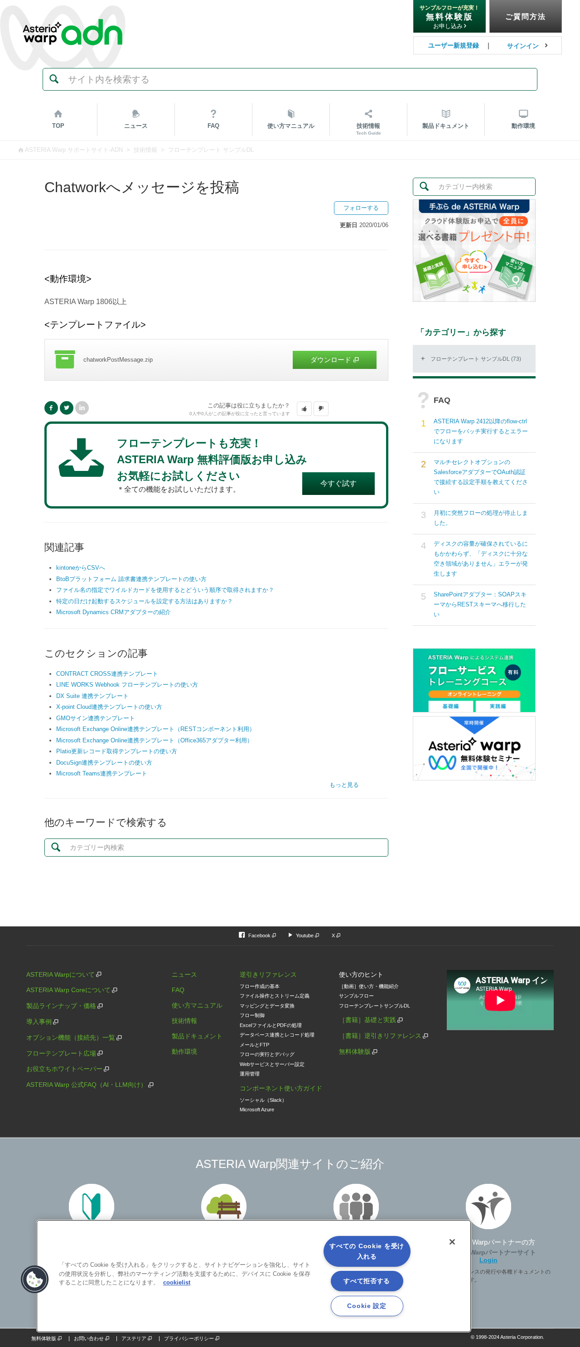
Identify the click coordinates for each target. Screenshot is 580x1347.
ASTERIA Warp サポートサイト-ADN (74, 149)
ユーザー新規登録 (453, 45)
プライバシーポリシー (189, 1338)
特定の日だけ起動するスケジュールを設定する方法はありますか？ (144, 601)
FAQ (213, 125)
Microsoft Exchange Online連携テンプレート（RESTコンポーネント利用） (155, 729)
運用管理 (250, 1073)
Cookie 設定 (366, 1305)
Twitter (66, 408)
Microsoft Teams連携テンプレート (101, 773)
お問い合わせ (89, 1338)
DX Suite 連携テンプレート (92, 696)
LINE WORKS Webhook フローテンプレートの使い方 (127, 684)
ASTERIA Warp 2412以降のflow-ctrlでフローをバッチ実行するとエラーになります (481, 431)
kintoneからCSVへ (80, 567)
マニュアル (290, 125)
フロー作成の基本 (260, 986)
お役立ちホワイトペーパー (64, 1068)
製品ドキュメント (197, 1036)
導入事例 (39, 1021)
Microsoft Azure (257, 1109)
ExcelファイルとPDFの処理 (271, 1025)
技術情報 (368, 129)
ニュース (136, 125)
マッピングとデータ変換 (267, 1005)
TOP (58, 125)
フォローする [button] (361, 207)
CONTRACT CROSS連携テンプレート (107, 673)
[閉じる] (452, 1242)
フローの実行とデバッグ (267, 1054)
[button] (304, 409)
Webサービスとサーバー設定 (272, 1064)
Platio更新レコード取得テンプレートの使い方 (116, 751)
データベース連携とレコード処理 (277, 1034)
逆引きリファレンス (268, 974)
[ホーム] (72, 13)
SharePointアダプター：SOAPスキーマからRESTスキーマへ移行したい (480, 604)
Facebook (51, 408)
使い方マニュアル (197, 1005)
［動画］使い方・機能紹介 (369, 986)
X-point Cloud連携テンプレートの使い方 (109, 706)
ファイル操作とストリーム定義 (274, 995)
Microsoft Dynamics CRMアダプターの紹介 (113, 612)
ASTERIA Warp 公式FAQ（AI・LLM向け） (86, 1084)
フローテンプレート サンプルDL (211, 149)
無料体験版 (355, 1051)
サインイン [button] (523, 45)
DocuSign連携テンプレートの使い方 (104, 762)
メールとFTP (254, 1044)
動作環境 (523, 125)
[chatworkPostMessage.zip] (216, 359)
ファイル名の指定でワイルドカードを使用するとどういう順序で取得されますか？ (165, 589)
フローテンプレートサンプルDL (374, 1005)
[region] (253, 1276)
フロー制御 (252, 1015)
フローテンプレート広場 (61, 1053)
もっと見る (344, 784)
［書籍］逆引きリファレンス (380, 1035)
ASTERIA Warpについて (60, 974)
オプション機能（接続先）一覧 (70, 1037)
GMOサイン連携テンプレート (95, 718)
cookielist (176, 1282)
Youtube (305, 935)
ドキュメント (445, 125)
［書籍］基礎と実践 (367, 1019)
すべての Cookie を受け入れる (366, 1251)
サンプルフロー (356, 995)
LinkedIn (82, 408)
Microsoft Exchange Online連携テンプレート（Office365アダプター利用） (154, 740)
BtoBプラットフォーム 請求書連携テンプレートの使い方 (131, 579)
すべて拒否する (366, 1280)
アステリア (133, 1338)
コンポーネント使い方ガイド (281, 1088)
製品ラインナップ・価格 (61, 1005)
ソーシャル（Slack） (263, 1100)
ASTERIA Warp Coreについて (68, 989)
